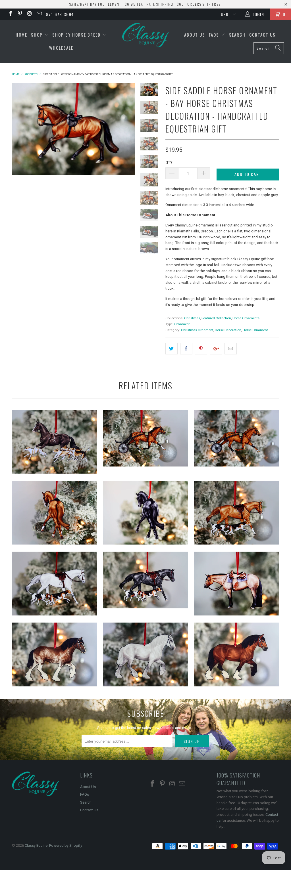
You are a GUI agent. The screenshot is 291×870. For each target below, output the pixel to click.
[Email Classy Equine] (39, 14)
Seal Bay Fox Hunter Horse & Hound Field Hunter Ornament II (54, 442)
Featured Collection (216, 318)
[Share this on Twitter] (171, 349)
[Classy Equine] (145, 35)
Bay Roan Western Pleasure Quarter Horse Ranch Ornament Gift (236, 583)
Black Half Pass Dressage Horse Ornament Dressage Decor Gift (145, 513)
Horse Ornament (255, 330)
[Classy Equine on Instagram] (29, 14)
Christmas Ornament (197, 330)
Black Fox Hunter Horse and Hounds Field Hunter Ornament (145, 580)
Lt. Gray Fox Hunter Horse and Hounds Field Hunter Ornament (54, 583)
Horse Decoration (228, 330)
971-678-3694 (60, 14)
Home (21, 34)
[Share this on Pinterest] (201, 349)
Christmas (192, 318)
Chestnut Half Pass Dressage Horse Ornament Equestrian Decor (54, 513)
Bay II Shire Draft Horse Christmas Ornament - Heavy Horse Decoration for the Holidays (236, 654)
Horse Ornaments (245, 318)
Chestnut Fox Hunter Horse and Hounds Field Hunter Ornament (236, 513)
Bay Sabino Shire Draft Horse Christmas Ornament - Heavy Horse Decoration (54, 654)
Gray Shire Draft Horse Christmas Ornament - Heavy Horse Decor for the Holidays (145, 654)
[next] (128, 129)
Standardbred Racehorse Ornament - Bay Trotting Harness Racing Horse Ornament (145, 438)
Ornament (182, 324)
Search (237, 34)
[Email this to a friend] (231, 349)
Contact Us (262, 34)
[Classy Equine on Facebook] (10, 14)
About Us (194, 34)
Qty (168, 162)
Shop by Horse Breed (77, 34)
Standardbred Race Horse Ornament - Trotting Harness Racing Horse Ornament (236, 438)
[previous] (18, 129)
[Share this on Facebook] (186, 349)
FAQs (215, 34)
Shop (37, 34)
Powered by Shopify (65, 845)
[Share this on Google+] (216, 349)
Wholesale (61, 48)
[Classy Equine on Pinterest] (20, 14)
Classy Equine (36, 845)
